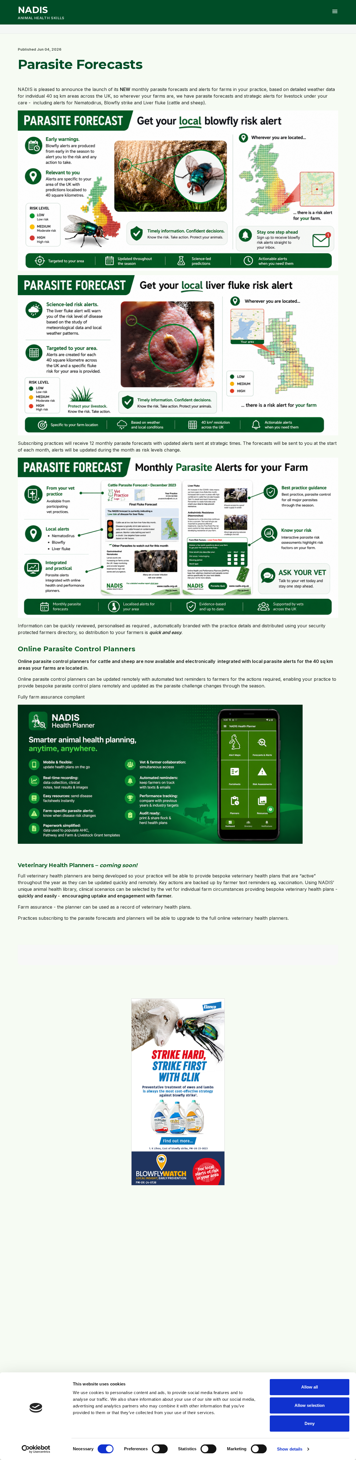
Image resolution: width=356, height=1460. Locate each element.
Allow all (309, 1387)
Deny (310, 1423)
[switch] (160, 1448)
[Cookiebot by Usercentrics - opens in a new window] (36, 1449)
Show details (289, 1449)
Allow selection (310, 1405)
